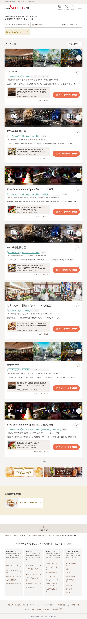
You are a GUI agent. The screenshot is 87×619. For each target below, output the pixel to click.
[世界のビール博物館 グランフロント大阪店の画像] (43, 291)
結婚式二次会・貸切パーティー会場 (43, 536)
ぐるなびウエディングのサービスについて (38, 609)
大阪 (57, 536)
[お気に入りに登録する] (77, 72)
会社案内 (10, 605)
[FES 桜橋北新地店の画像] (43, 117)
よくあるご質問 (57, 609)
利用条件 (25, 605)
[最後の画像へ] (79, 58)
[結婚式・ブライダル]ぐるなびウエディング (17, 536)
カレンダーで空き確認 (68, 95)
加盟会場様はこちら (64, 605)
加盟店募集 (75, 605)
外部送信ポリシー (50, 605)
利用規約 (18, 605)
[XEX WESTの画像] (43, 58)
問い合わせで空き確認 (68, 154)
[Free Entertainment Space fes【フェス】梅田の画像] (43, 175)
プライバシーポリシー (37, 605)
